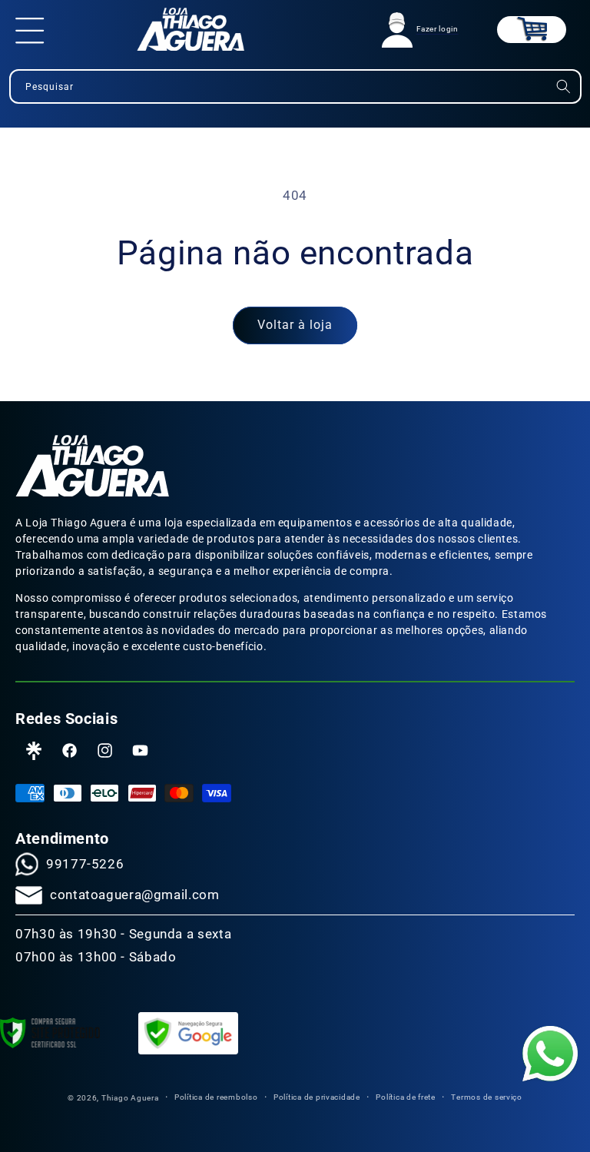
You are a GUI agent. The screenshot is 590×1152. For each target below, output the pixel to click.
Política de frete (406, 1097)
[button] (30, 29)
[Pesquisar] (563, 86)
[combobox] (295, 86)
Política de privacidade (316, 1097)
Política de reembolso (215, 1097)
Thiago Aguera (130, 1098)
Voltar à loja (295, 324)
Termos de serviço (486, 1097)
